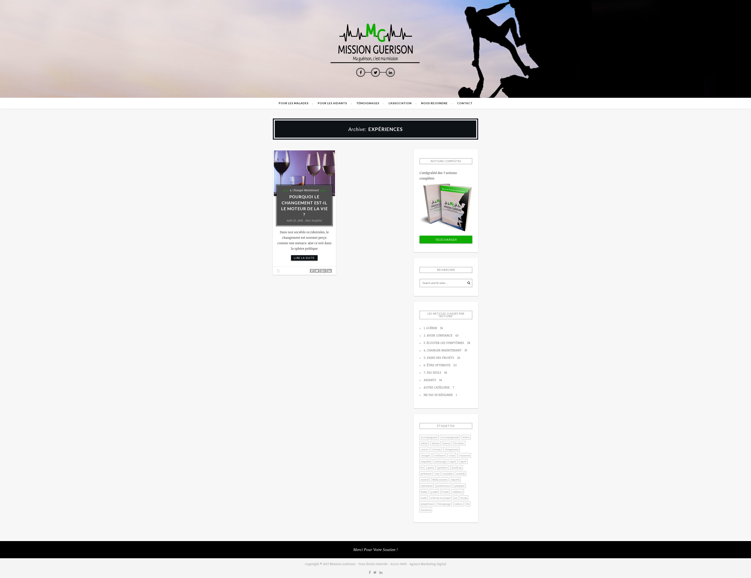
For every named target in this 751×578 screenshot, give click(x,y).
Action (466, 437)
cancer (424, 449)
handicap (456, 467)
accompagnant (429, 437)
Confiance (439, 455)
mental (425, 479)
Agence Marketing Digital (428, 564)
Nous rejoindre (434, 103)
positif (434, 491)
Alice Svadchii (313, 220)
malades (447, 473)
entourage (440, 461)
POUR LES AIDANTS (332, 103)
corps (452, 455)
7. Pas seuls (435, 372)
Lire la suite (304, 257)
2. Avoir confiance (441, 335)
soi (455, 497)
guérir (431, 467)
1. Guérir (433, 328)
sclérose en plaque (440, 497)
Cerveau (436, 449)
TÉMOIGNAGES (367, 103)
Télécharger (446, 239)
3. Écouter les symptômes (447, 343)
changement (452, 449)
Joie (437, 473)
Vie (467, 503)
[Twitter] (375, 72)
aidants (435, 443)
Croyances (464, 455)
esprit (463, 461)
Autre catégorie (439, 387)
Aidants (433, 380)
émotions (426, 510)
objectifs (455, 479)
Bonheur (459, 443)
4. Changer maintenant (304, 190)
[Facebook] (360, 72)
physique (459, 485)
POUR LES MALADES (293, 103)
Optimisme (427, 485)
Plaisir (424, 491)
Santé (424, 497)
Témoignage (444, 503)
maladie (460, 473)
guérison (443, 467)
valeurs (458, 503)
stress (464, 497)
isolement (426, 473)
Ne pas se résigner (440, 395)
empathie (426, 461)
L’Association (400, 103)
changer (425, 455)
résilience (457, 491)
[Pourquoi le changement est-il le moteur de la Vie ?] (304, 173)
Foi (422, 467)
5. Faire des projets (442, 357)
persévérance (443, 485)
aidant (424, 443)
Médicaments (439, 479)
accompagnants (450, 437)
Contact (465, 103)
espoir (453, 461)
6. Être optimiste (440, 365)
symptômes (427, 503)
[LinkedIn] (390, 72)
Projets (445, 491)
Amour (447, 443)
